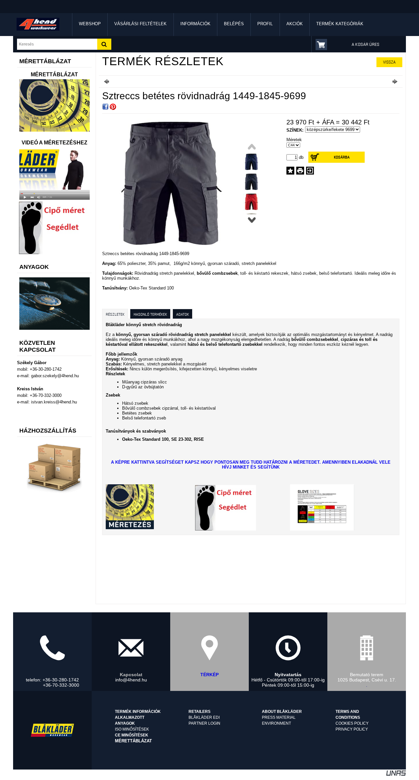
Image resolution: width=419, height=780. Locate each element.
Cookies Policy (352, 723)
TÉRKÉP (209, 674)
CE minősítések (131, 735)
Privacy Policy (352, 729)
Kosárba (342, 157)
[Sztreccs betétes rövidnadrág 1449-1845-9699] (170, 246)
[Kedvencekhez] (290, 171)
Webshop (90, 23)
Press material (279, 717)
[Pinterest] (113, 106)
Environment (276, 723)
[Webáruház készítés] (396, 774)
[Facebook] (105, 106)
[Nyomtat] (300, 171)
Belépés (234, 23)
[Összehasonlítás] (310, 171)
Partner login (204, 723)
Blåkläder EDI (204, 717)
